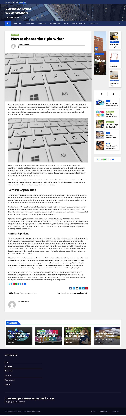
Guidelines (29, 23)
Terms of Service (103, 411)
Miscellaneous (78, 23)
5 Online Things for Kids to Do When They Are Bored (76, 336)
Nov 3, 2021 (100, 65)
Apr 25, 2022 (72, 339)
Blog (66, 23)
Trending (42, 23)
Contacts (93, 23)
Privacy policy (115, 411)
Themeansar (36, 411)
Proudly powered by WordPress (13, 411)
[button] (120, 23)
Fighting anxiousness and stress (23, 293)
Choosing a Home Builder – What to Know (105, 336)
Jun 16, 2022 (14, 339)
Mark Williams (24, 44)
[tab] (102, 94)
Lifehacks (17, 23)
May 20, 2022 (43, 339)
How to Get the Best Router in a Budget (19, 334)
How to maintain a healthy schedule (71, 293)
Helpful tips (55, 23)
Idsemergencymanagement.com (29, 398)
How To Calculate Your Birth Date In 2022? (46, 336)
